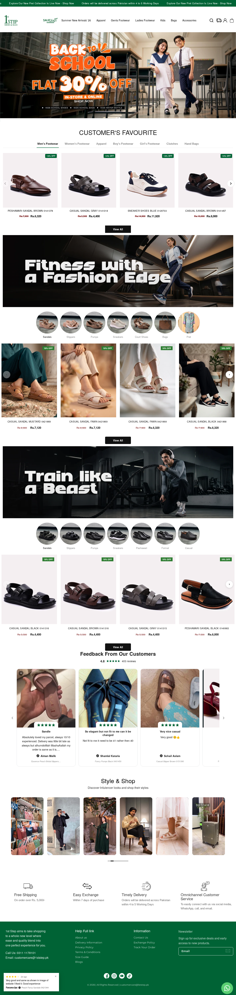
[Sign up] (228, 951)
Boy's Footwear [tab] (123, 143)
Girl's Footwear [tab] (150, 143)
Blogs (79, 962)
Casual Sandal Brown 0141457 (205, 210)
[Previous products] (6, 374)
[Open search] (211, 20)
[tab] (116, 118)
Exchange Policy (144, 942)
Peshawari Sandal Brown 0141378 (30, 210)
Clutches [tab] (172, 143)
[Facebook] (106, 976)
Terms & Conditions (87, 952)
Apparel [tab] (101, 143)
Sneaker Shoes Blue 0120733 (147, 210)
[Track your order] (219, 20)
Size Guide (82, 957)
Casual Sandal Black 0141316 (29, 628)
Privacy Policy (84, 947)
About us (81, 937)
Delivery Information (88, 942)
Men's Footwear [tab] (47, 143)
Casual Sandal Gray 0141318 (89, 210)
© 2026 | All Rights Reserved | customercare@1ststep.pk (118, 984)
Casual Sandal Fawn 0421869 (88, 421)
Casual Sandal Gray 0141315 (148, 628)
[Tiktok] (129, 976)
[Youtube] (122, 976)
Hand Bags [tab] (192, 143)
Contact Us (141, 937)
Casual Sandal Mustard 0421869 (29, 421)
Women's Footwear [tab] (77, 143)
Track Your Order (144, 947)
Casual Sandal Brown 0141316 (88, 628)
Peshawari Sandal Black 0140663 (207, 628)
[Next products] (229, 374)
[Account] (225, 20)
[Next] (231, 183)
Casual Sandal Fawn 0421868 (148, 421)
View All (118, 229)
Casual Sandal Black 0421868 (206, 421)
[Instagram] (114, 976)
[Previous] (5, 183)
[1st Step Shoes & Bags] (118, 77)
